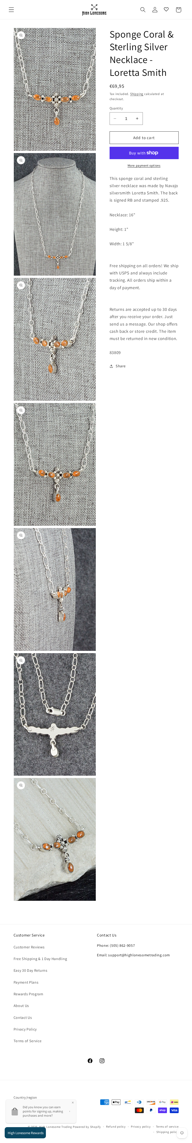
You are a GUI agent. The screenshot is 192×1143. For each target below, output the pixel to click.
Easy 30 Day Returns (31, 970)
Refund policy (116, 1127)
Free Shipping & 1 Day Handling (40, 958)
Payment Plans (26, 982)
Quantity (116, 108)
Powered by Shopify (87, 1127)
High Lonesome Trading (55, 1127)
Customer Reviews (29, 947)
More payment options (144, 165)
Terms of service (167, 1127)
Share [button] (121, 366)
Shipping (136, 94)
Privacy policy (141, 1127)
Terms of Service (28, 1040)
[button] (11, 10)
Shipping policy (167, 1132)
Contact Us (23, 1017)
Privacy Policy (25, 1029)
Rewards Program (28, 994)
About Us (21, 1005)
